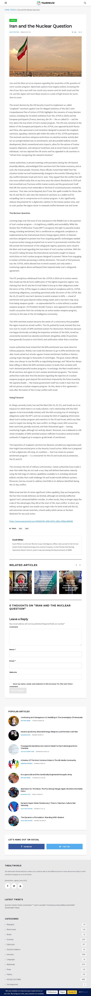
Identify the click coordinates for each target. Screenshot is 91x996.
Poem (8, 969)
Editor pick (10, 944)
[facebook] (7, 886)
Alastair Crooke (26, 809)
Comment (13, 627)
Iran (26, 528)
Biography (10, 924)
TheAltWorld (47, 2)
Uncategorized (12, 984)
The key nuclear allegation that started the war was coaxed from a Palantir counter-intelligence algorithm (45, 583)
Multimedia (10, 964)
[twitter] (14, 886)
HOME (7, 10)
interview (10, 954)
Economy (10, 939)
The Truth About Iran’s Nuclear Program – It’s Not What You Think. (20, 586)
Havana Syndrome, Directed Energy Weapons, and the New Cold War (49, 732)
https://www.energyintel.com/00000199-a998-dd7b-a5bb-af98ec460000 (41, 521)
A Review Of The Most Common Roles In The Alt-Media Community (48, 760)
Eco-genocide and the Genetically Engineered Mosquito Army (46, 774)
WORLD (13, 10)
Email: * (12, 661)
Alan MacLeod (25, 735)
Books (8, 934)
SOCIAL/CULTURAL (13, 979)
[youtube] (20, 886)
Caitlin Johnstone (27, 751)
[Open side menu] (6, 3)
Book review (11, 929)
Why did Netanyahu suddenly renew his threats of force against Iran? (70, 585)
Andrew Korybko (26, 763)
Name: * (12, 649)
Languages (10, 959)
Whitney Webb (25, 720)
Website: (13, 672)
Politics (9, 974)
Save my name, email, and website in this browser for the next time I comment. (41, 685)
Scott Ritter (14, 32)
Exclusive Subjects (13, 949)
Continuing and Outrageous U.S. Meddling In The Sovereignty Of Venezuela (52, 717)
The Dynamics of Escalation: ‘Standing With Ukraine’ (42, 817)
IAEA (20, 528)
